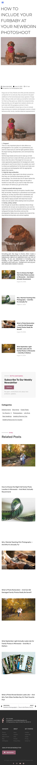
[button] (2, 2)
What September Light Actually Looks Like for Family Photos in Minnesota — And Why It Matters (18, 643)
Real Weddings (7, 416)
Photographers (17, 413)
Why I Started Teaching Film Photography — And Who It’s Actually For (26, 300)
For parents (5, 88)
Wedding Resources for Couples (12, 420)
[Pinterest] (23, 763)
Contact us (22, 262)
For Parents (6, 413)
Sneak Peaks (25, 409)
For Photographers (14, 88)
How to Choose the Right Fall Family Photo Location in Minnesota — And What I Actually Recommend (17, 489)
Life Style (27, 413)
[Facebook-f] (13, 763)
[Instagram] (16, 763)
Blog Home (15, 409)
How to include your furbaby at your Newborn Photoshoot (18, 20)
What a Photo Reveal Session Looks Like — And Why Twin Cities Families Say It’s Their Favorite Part (18, 697)
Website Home (6, 409)
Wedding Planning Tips (20, 416)
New (21, 88)
